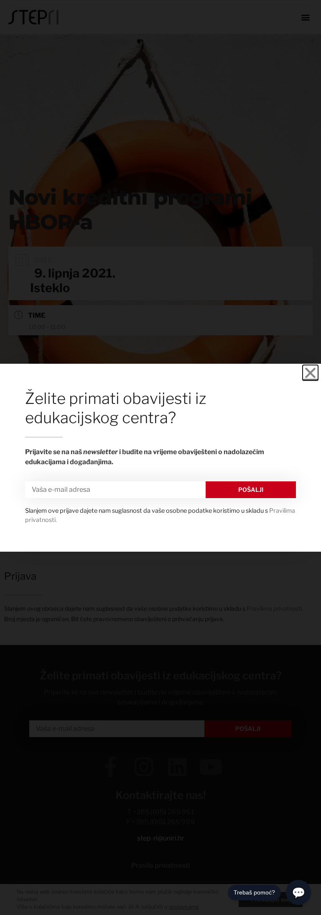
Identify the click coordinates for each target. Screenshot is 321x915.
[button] (310, 372)
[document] (160, 457)
